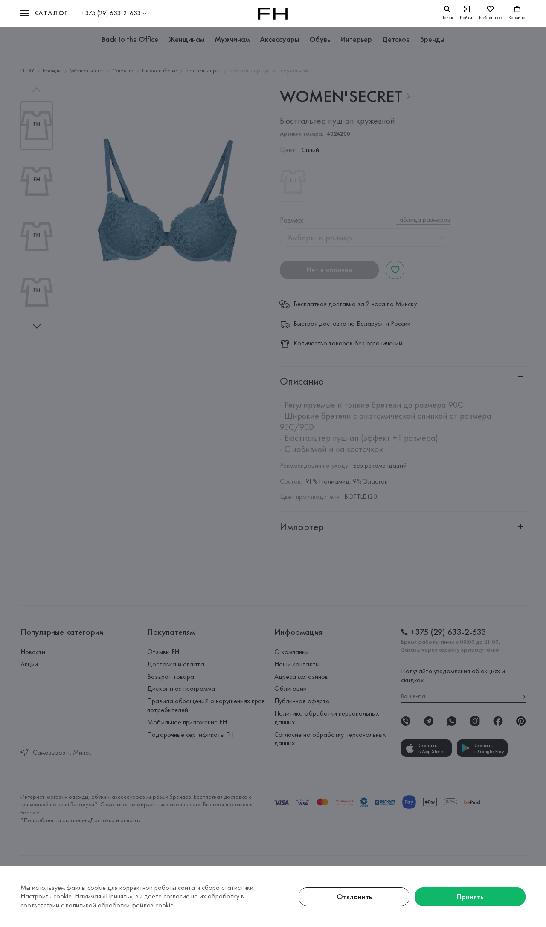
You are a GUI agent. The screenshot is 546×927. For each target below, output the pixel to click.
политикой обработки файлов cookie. (120, 905)
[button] (44, 13)
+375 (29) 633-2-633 (111, 13)
